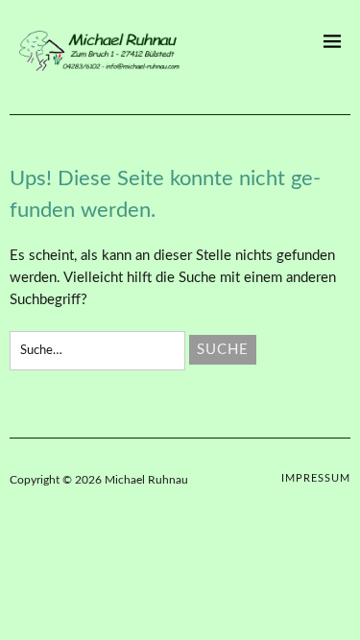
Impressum (315, 478)
